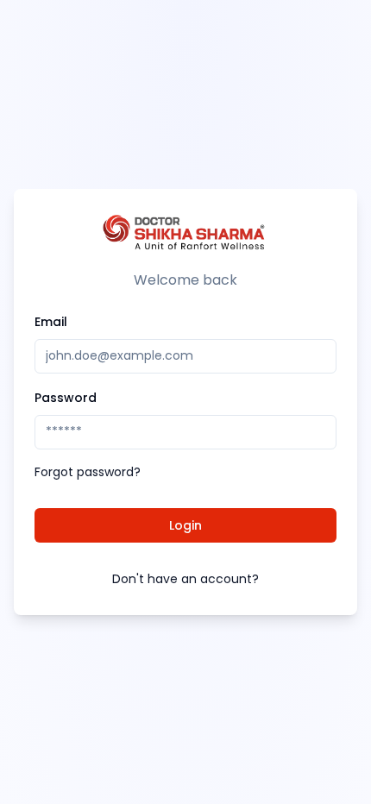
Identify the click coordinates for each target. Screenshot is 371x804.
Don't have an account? (185, 578)
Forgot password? (88, 472)
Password (66, 397)
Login (185, 525)
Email (51, 321)
